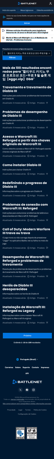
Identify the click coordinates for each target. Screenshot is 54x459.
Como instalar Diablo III (22, 165)
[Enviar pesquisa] (5, 53)
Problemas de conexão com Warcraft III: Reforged (25, 206)
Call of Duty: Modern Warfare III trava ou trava (26, 231)
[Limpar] (49, 53)
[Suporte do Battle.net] (47, 248)
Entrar (27, 23)
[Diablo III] (47, 103)
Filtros (12, 57)
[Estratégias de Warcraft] (47, 156)
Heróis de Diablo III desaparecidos (18, 287)
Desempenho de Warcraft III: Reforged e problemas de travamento (26, 261)
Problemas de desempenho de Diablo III (25, 114)
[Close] (52, 31)
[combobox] (27, 53)
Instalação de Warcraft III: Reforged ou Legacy (24, 309)
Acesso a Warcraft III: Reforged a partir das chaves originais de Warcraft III (26, 140)
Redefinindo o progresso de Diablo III (25, 185)
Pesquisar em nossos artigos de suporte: (18, 49)
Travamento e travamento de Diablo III (27, 89)
